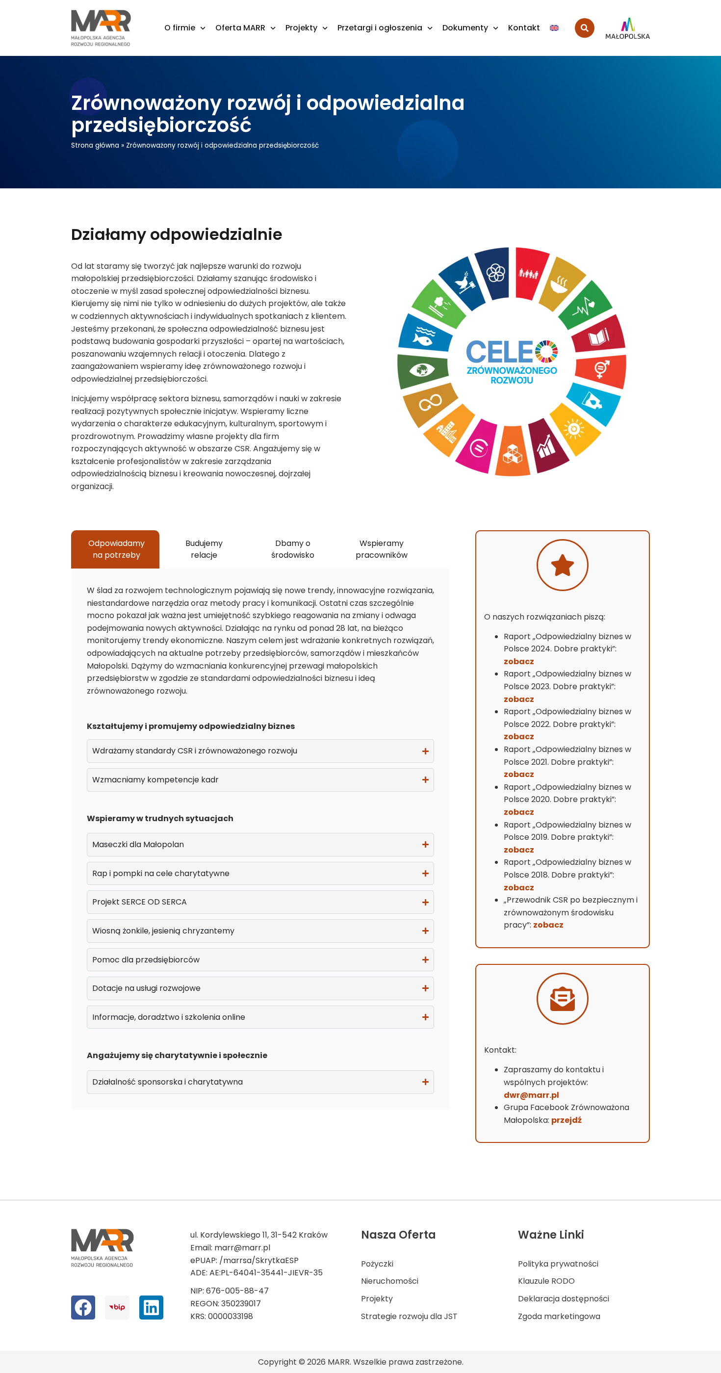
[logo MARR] (101, 28)
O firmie (179, 27)
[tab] (115, 549)
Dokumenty (465, 27)
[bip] (117, 1307)
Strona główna (95, 145)
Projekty (301, 27)
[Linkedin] (151, 1307)
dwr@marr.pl (531, 1095)
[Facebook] (83, 1307)
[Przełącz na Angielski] (554, 28)
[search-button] (584, 28)
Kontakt (524, 27)
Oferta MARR (240, 27)
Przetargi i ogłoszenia (379, 27)
